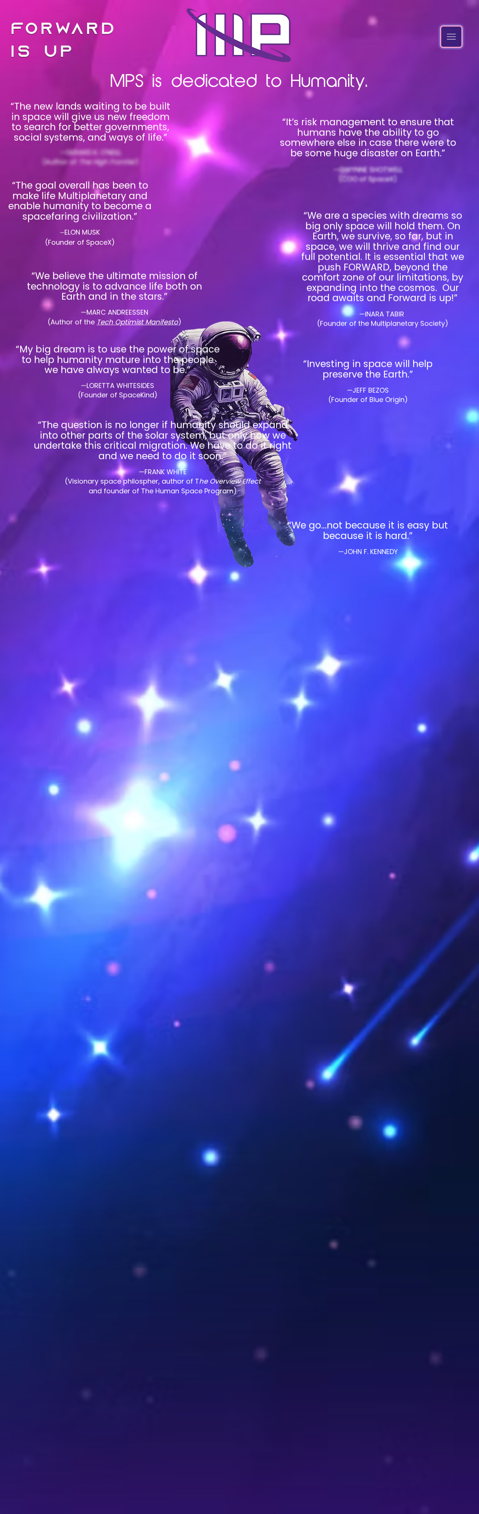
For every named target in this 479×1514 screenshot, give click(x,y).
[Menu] (451, 36)
